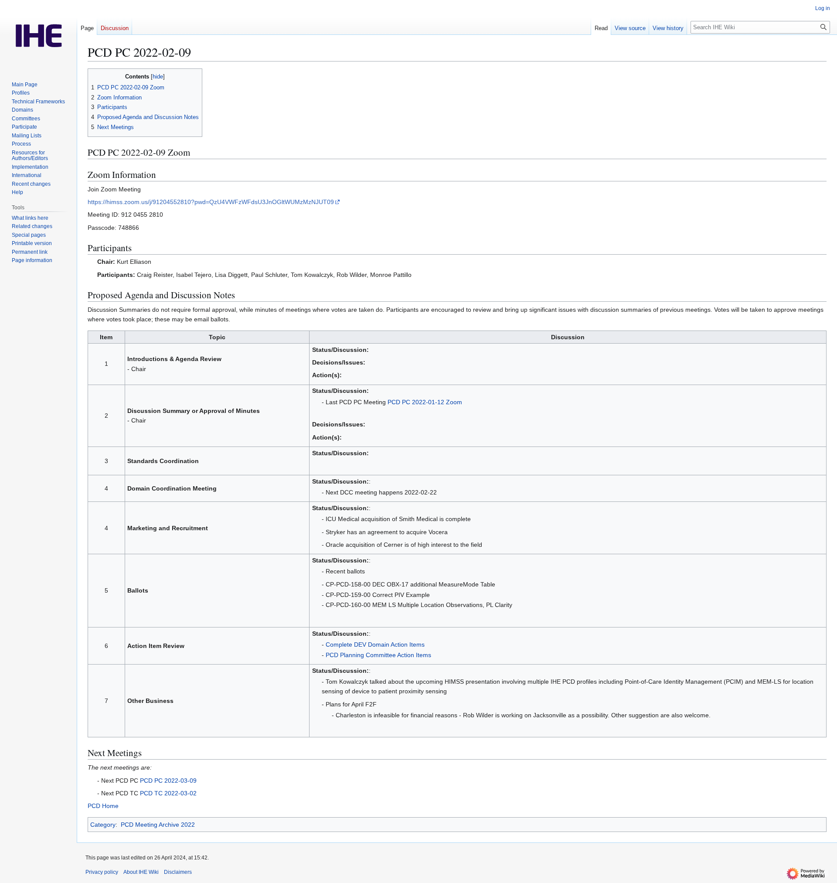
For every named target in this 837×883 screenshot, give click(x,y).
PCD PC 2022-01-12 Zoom (425, 402)
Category (103, 824)
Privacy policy (101, 872)
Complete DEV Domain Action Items (375, 644)
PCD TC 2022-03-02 (168, 793)
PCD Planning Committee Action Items (378, 654)
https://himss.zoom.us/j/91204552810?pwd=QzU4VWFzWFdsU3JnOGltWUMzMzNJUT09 (211, 201)
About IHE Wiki (141, 872)
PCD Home (103, 805)
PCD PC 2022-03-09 (168, 780)
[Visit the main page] (38, 35)
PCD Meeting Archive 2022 (158, 824)
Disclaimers (178, 872)
